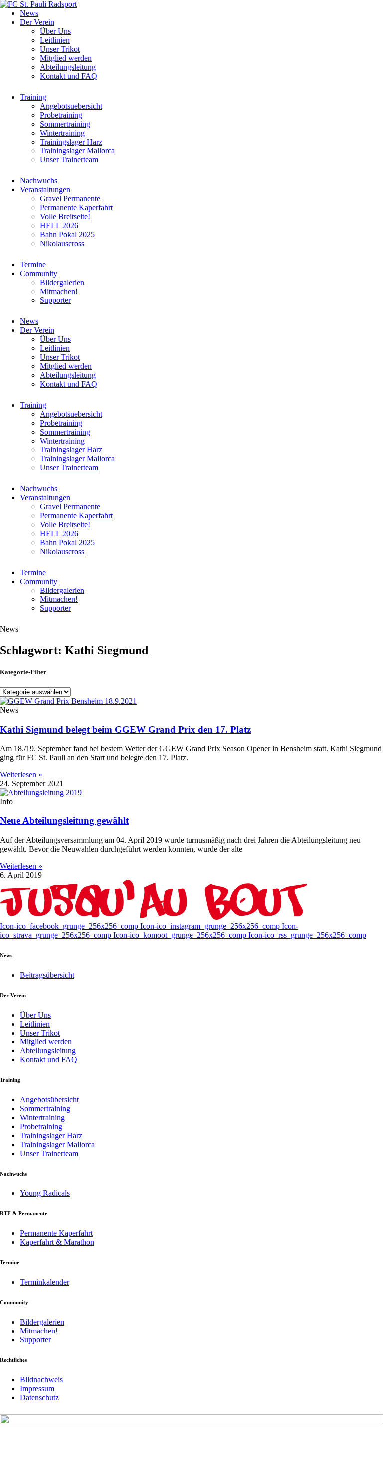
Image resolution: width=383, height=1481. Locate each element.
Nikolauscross (62, 243)
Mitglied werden (66, 58)
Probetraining (61, 115)
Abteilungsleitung (68, 67)
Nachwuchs (38, 180)
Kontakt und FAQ (68, 76)
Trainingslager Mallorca (77, 151)
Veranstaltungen (45, 189)
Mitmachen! (59, 291)
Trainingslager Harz (71, 142)
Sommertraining (65, 124)
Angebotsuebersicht (71, 106)
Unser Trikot (60, 49)
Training (33, 97)
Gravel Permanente (70, 198)
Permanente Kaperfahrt (76, 207)
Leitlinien (55, 40)
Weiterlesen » (21, 774)
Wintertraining (62, 133)
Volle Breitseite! (65, 216)
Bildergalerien (62, 282)
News (29, 13)
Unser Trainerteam (69, 159)
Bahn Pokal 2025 (67, 234)
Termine (33, 264)
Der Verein (37, 22)
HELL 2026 (59, 225)
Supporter (55, 300)
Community (38, 273)
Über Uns (55, 31)
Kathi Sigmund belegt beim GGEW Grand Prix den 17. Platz (125, 729)
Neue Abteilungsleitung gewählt (64, 820)
